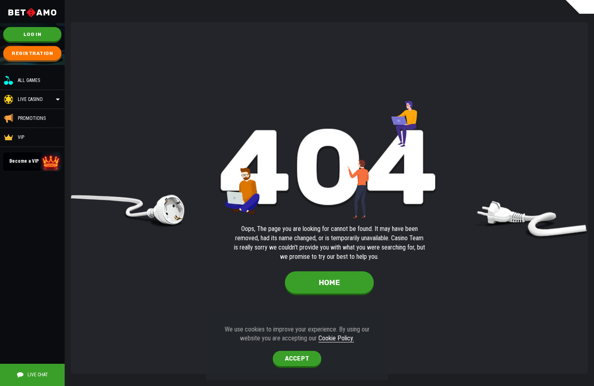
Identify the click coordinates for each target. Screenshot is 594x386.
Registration (32, 53)
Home (329, 282)
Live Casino (30, 99)
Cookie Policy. (336, 338)
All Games (29, 80)
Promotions (32, 118)
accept (297, 358)
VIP (21, 137)
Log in (32, 34)
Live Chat (37, 375)
